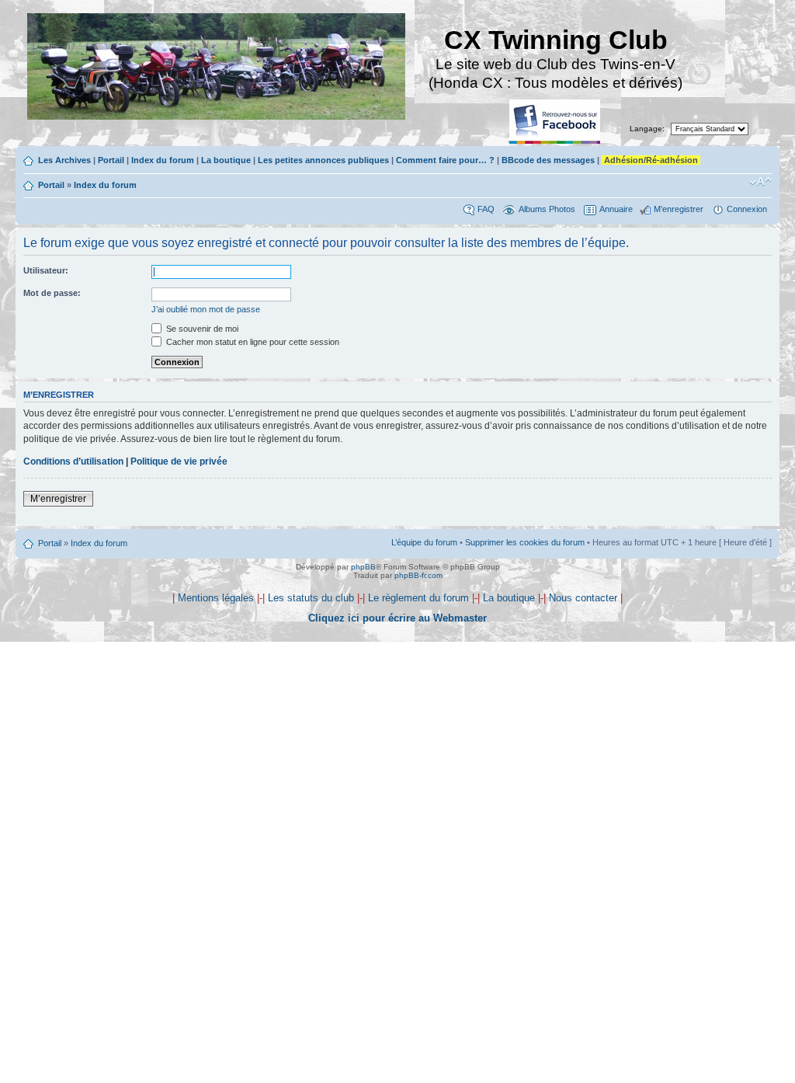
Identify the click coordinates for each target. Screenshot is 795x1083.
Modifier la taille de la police (760, 182)
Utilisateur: (45, 270)
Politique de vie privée (178, 461)
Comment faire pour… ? (445, 160)
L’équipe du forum (424, 542)
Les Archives (64, 160)
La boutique (226, 160)
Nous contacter (583, 598)
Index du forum (162, 160)
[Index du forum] (217, 68)
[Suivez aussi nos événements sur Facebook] (555, 122)
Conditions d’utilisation (73, 461)
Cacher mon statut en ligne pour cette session (251, 341)
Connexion (747, 209)
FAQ (486, 209)
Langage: (647, 128)
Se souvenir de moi (201, 328)
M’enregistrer (678, 209)
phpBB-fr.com (418, 575)
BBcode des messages (548, 160)
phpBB (363, 566)
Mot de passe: (52, 293)
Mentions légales (216, 598)
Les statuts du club (311, 598)
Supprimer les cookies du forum (525, 542)
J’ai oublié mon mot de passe (205, 309)
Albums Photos (547, 209)
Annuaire (616, 209)
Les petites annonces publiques (323, 160)
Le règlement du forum (418, 598)
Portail (111, 160)
